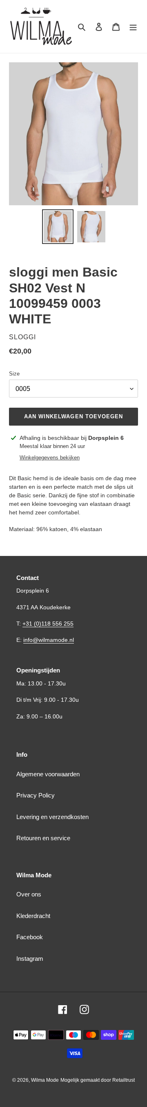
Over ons (28, 894)
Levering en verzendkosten (52, 816)
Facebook (29, 936)
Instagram (29, 958)
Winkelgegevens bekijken (50, 458)
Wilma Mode (45, 1080)
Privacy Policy (35, 795)
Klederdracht (33, 915)
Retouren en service (43, 838)
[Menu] (133, 26)
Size (14, 374)
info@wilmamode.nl (48, 640)
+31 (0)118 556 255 (48, 623)
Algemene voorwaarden (48, 774)
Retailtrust (123, 1080)
